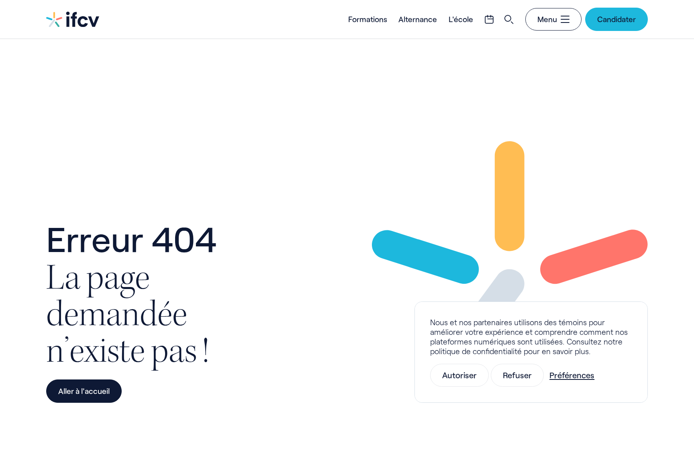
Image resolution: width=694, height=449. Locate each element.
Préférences (571, 375)
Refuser (517, 375)
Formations (367, 19)
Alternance (417, 19)
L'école (461, 19)
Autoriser (459, 375)
